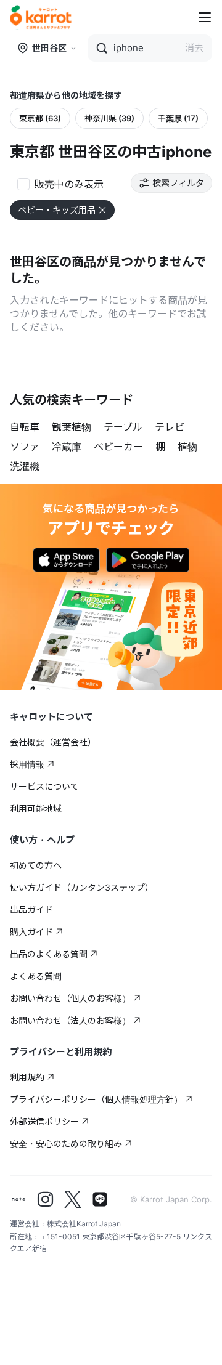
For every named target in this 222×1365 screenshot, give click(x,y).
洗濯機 (24, 466)
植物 (187, 446)
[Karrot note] (18, 1199)
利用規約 (27, 1077)
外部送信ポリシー (44, 1121)
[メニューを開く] (204, 17)
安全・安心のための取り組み (66, 1143)
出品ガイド (31, 909)
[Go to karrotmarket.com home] (41, 17)
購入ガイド (31, 931)
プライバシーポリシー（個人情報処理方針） (96, 1099)
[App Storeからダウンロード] (66, 560)
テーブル (123, 427)
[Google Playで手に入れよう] (147, 560)
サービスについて (44, 786)
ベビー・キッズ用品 (57, 210)
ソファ (24, 446)
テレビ (169, 427)
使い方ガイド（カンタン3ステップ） (82, 887)
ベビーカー (118, 446)
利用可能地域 (36, 808)
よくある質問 (36, 976)
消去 (194, 48)
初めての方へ (36, 865)
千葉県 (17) (178, 118)
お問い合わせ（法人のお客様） (70, 1020)
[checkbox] (60, 183)
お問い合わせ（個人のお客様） (70, 998)
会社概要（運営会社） (53, 742)
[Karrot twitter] (72, 1199)
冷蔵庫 (66, 446)
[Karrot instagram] (45, 1199)
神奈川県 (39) (109, 118)
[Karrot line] (100, 1199)
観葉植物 (71, 427)
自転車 (24, 427)
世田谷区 (49, 48)
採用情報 (27, 764)
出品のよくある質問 (49, 954)
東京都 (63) (40, 118)
